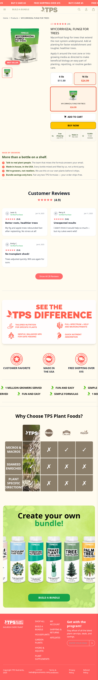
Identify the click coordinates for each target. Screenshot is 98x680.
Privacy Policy (72, 671)
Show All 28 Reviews (49, 276)
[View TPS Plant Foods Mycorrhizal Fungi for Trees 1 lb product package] (7, 73)
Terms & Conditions (53, 671)
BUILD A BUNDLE (20, 9)
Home (5, 18)
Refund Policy (86, 671)
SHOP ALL (40, 621)
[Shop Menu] (4, 9)
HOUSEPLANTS (42, 634)
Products (14, 18)
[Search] (79, 9)
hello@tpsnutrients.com (39, 672)
